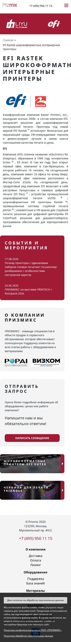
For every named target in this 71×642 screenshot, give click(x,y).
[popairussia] (16, 363)
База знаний (35, 583)
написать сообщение (32, 438)
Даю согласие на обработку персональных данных (35, 600)
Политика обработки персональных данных (28, 635)
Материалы (35, 591)
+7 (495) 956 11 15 (40, 6)
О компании (36, 549)
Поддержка (35, 579)
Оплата (35, 560)
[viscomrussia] (46, 363)
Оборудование (35, 572)
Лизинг (35, 565)
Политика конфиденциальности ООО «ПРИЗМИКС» (33, 630)
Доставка (35, 556)
